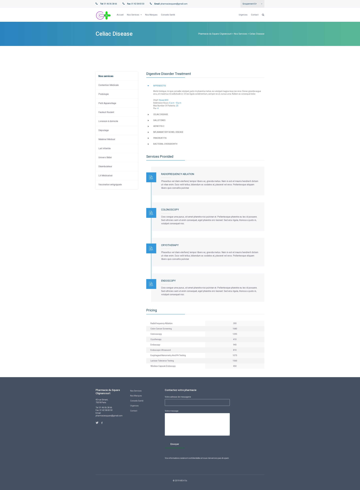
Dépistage (103, 130)
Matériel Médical (106, 139)
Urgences (243, 14)
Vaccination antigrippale (110, 184)
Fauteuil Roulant (106, 112)
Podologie (103, 94)
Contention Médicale (108, 85)
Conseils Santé (168, 14)
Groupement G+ (250, 4)
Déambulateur (105, 166)
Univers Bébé (105, 157)
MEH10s (183, 480)
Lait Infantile (104, 148)
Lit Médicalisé (105, 175)
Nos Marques (151, 14)
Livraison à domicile (108, 121)
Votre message (171, 411)
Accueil (120, 14)
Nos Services (133, 14)
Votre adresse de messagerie (178, 397)
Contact (254, 14)
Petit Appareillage (107, 103)
